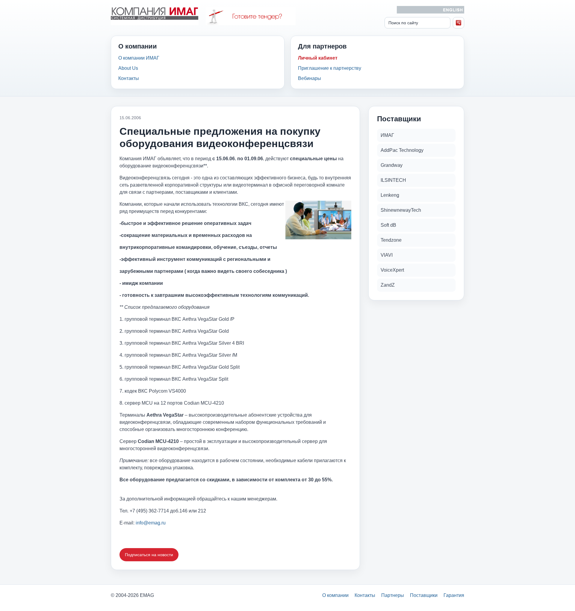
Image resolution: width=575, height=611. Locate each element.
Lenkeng (390, 195)
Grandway (391, 165)
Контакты (128, 78)
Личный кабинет (318, 58)
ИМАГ (387, 135)
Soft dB (388, 225)
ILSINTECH (393, 180)
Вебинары (309, 78)
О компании (335, 595)
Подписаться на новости (149, 554)
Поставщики (424, 595)
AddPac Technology (402, 150)
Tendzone (391, 240)
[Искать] (458, 22)
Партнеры (392, 595)
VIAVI (387, 255)
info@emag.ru (151, 522)
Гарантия (454, 595)
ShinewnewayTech (401, 210)
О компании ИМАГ (138, 58)
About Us (128, 68)
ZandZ (388, 285)
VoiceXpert (392, 270)
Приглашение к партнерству (329, 68)
